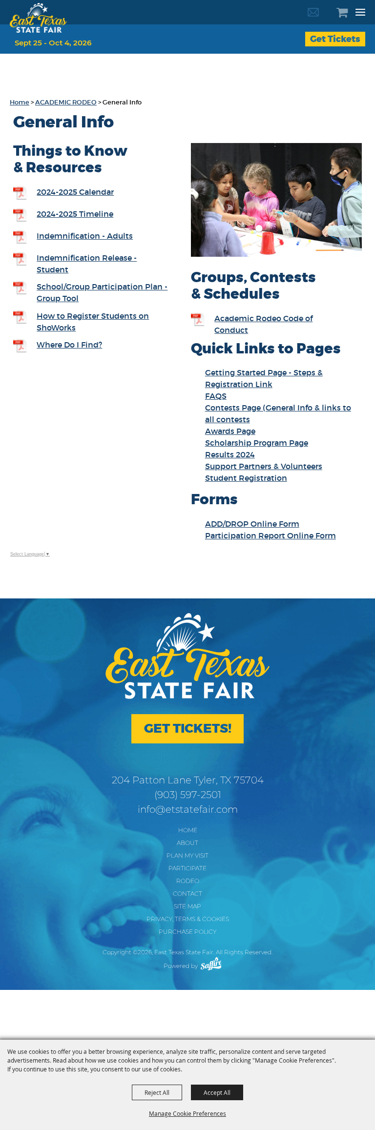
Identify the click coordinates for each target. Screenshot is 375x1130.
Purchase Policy (187, 931)
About (187, 842)
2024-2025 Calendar (75, 192)
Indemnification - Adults (85, 236)
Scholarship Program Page (256, 443)
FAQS (216, 396)
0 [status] (348, 12)
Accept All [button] (217, 1092)
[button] (276, 201)
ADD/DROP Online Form (252, 524)
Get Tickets (335, 39)
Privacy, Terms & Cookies (187, 919)
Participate (187, 868)
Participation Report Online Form (270, 535)
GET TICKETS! (187, 728)
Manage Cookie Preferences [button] (187, 1113)
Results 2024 (230, 454)
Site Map (187, 906)
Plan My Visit (187, 855)
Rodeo (187, 880)
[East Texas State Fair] (38, 18)
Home (19, 102)
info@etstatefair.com (188, 809)
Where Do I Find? (69, 344)
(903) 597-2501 (187, 795)
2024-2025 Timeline (75, 214)
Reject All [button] (157, 1092)
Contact (187, 893)
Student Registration (246, 478)
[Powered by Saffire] (211, 963)
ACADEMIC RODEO (66, 102)
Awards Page (230, 431)
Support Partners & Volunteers (263, 466)
